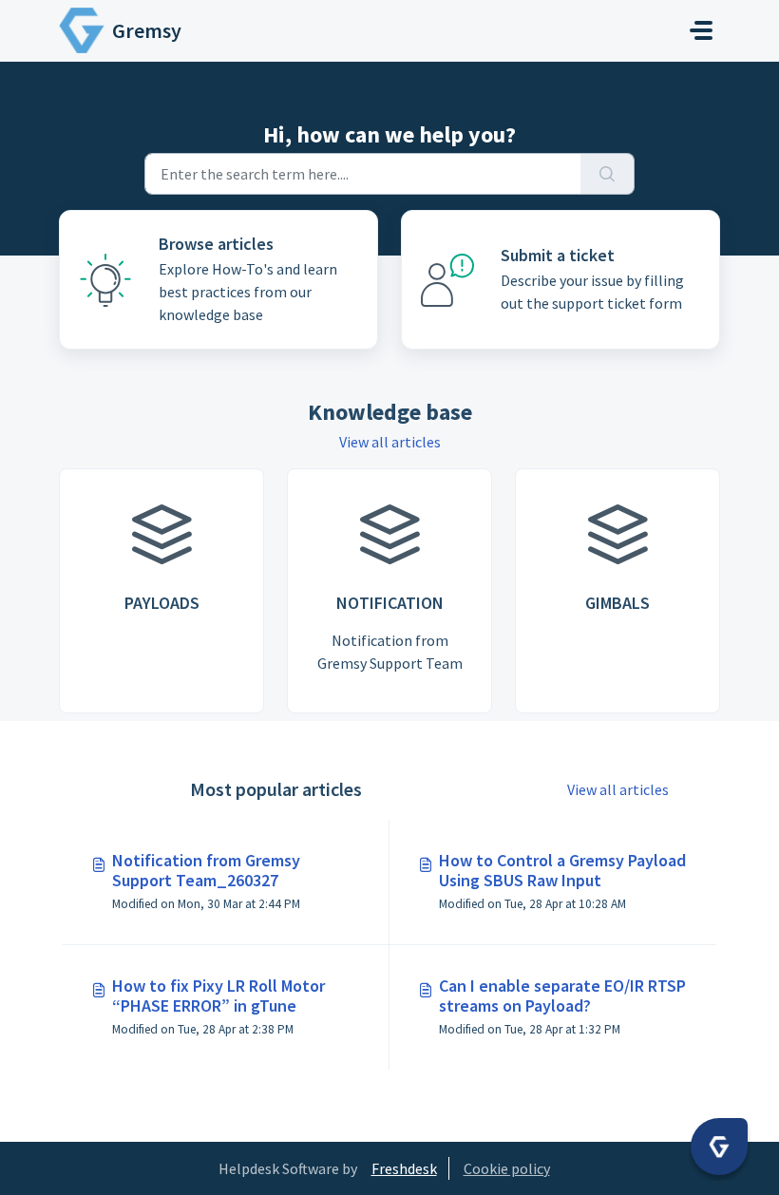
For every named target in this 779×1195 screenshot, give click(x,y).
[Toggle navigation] (701, 30)
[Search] (607, 174)
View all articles (390, 441)
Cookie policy (507, 1168)
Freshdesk (404, 1168)
